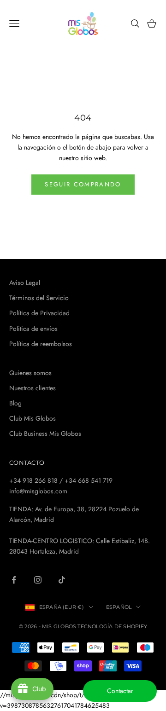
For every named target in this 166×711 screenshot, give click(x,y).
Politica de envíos (33, 328)
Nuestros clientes (32, 388)
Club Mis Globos (32, 418)
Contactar (120, 690)
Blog (15, 403)
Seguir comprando (83, 184)
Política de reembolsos (40, 343)
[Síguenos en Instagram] (37, 579)
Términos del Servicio (39, 297)
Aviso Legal (24, 282)
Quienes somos (30, 372)
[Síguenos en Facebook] (13, 579)
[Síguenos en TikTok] (61, 579)
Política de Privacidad (39, 313)
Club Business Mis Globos (45, 433)
